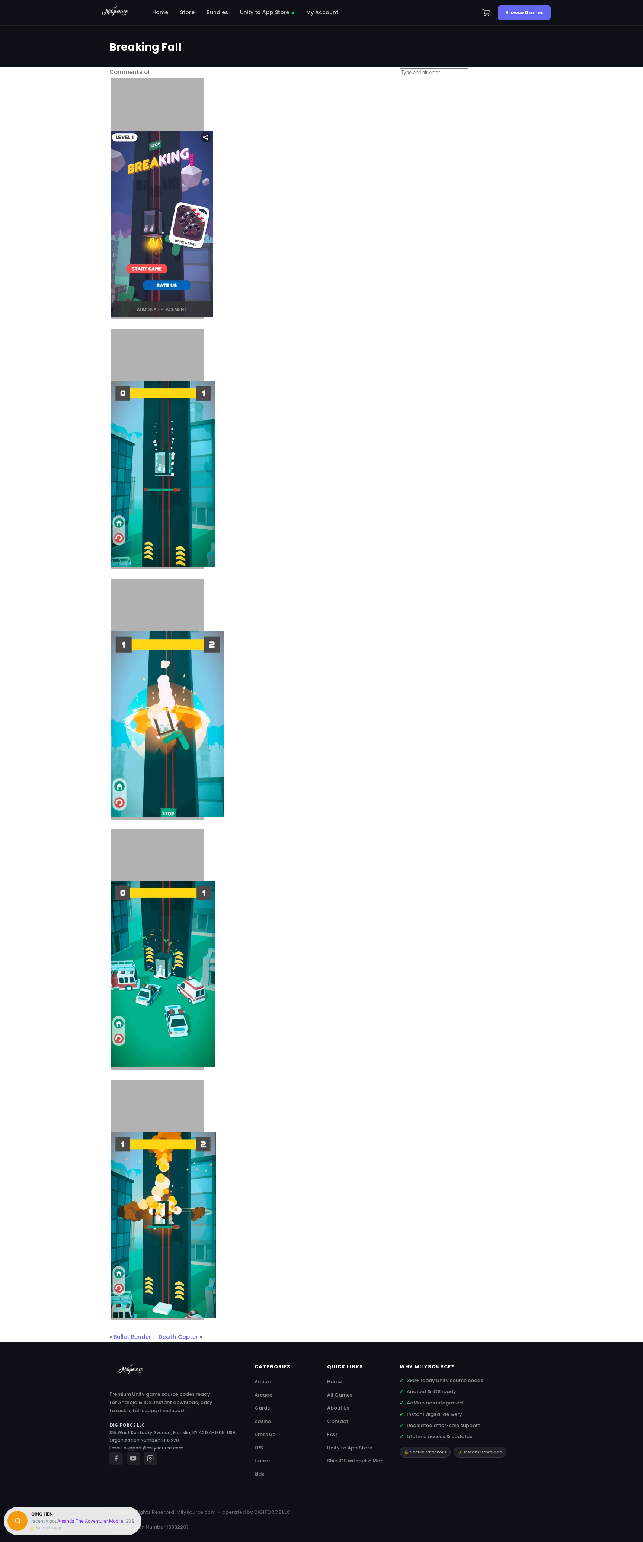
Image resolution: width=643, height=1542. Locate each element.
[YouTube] (133, 1458)
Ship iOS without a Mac (355, 1460)
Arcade (263, 1394)
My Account (322, 12)
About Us (338, 1407)
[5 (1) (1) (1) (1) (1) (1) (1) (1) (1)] (157, 1200)
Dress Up (265, 1434)
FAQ (332, 1434)
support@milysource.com (153, 1448)
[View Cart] (486, 12)
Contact (337, 1421)
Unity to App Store (264, 12)
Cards (262, 1407)
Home (160, 12)
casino (263, 1421)
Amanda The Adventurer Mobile (90, 1521)
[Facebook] (116, 1458)
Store (187, 12)
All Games (339, 1394)
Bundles (217, 12)
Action (263, 1381)
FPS (259, 1447)
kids (259, 1474)
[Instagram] (150, 1458)
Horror (262, 1460)
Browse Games (524, 12)
